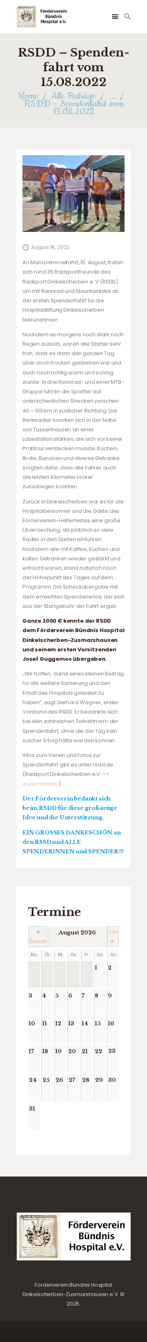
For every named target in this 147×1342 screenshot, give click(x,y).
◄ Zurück (38, 936)
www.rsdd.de (39, 784)
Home (28, 96)
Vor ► (113, 936)
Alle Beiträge (73, 96)
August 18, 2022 (50, 247)
